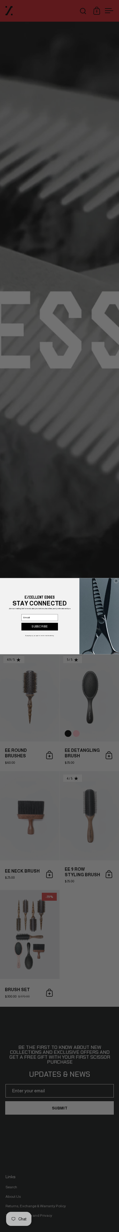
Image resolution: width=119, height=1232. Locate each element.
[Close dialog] (116, 581)
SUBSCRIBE (40, 626)
